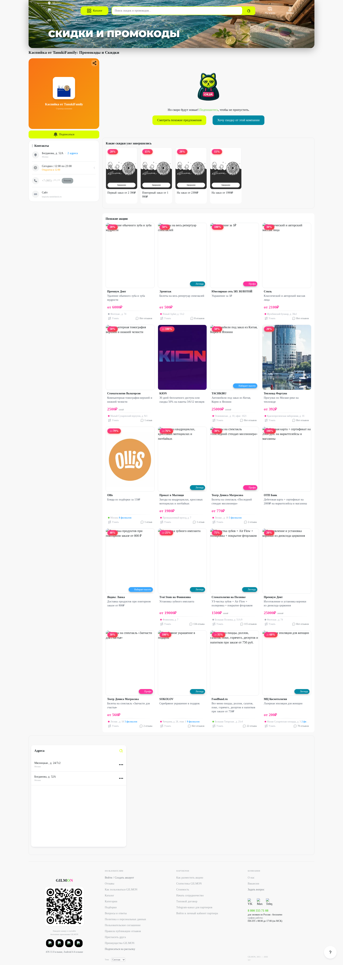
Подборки (111, 907)
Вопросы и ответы (124, 20)
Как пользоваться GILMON (121, 889)
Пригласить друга (115, 937)
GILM (64, 880)
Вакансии (253, 883)
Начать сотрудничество (190, 895)
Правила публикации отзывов (123, 931)
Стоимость (182, 889)
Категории (111, 901)
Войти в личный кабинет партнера (197, 913)
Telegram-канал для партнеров (194, 907)
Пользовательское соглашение (123, 925)
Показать (67, 181)
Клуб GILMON (99, 20)
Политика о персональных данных (125, 919)
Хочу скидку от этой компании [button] (238, 120)
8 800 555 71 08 (258, 910)
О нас (251, 877)
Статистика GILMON (189, 883)
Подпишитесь (208, 109)
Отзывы (109, 883)
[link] (121, 751)
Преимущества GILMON (119, 943)
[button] (50, 943)
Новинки (57, 20)
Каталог (97, 10)
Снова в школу (77, 20)
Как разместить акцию (189, 877)
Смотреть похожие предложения (179, 120)
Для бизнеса (147, 20)
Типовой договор (186, 901)
